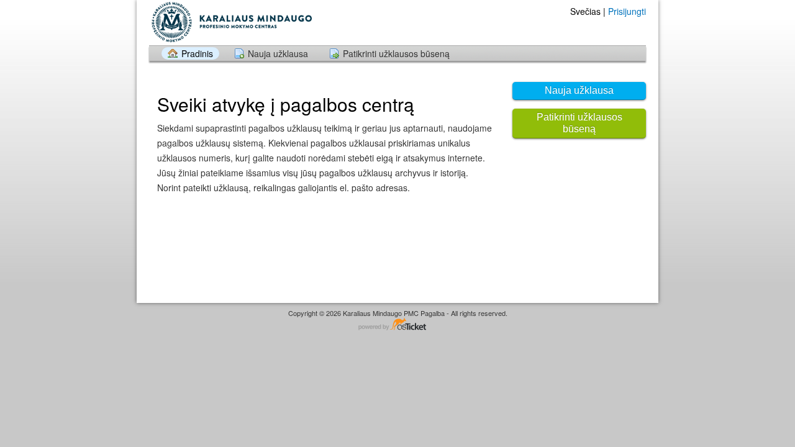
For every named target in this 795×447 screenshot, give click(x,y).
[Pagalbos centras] (230, 22)
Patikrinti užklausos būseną (396, 53)
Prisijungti (627, 11)
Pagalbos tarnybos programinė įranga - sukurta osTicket (397, 325)
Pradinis (197, 53)
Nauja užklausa (278, 53)
